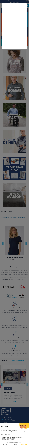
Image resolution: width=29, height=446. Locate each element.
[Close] (26, 3)
